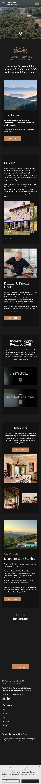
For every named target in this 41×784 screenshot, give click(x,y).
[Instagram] (4, 699)
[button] (37, 3)
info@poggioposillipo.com (14, 694)
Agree (30, 781)
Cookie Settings (11, 781)
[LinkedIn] (9, 699)
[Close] (38, 767)
